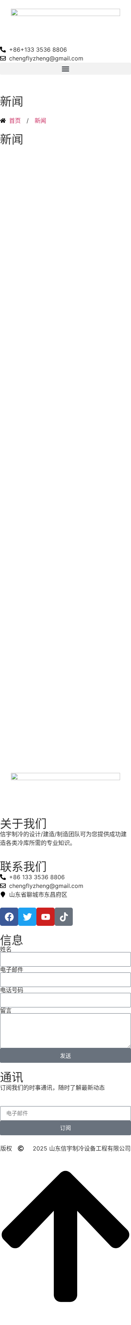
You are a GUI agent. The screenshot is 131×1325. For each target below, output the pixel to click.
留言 (6, 1010)
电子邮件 (11, 969)
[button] (65, 69)
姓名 (6, 949)
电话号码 (11, 990)
